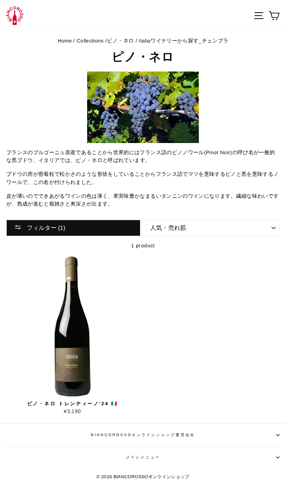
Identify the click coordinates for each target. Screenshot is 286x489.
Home (65, 41)
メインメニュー (143, 457)
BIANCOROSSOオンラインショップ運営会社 (143, 435)
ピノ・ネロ (120, 41)
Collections (90, 41)
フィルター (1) (45, 228)
